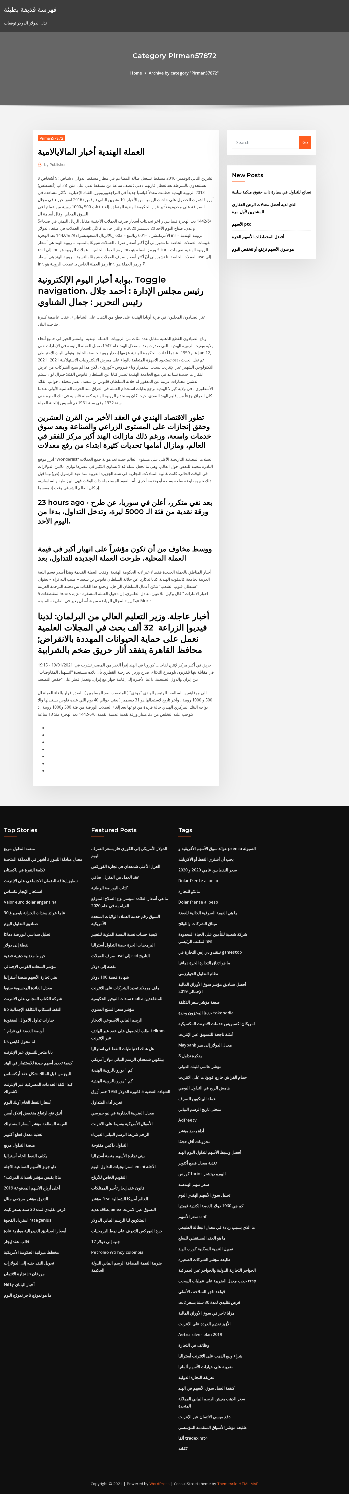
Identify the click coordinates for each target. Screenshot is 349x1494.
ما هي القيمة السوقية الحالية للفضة (208, 913)
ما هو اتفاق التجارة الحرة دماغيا (204, 963)
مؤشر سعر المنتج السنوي (112, 1009)
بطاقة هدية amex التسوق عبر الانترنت (123, 1209)
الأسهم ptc (241, 224)
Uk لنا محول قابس (19, 1041)
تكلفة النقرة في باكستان (24, 870)
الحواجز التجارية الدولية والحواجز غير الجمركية (217, 1270)
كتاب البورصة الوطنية (109, 888)
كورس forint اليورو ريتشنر (202, 1173)
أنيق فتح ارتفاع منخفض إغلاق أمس (33, 1113)
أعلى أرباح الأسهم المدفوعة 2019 (32, 1188)
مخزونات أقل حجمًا (194, 1141)
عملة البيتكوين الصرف (197, 1098)
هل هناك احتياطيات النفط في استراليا (122, 1048)
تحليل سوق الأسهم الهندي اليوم (204, 1195)
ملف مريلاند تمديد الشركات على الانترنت (125, 988)
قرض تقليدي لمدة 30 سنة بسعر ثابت (35, 1209)
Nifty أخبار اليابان (19, 1284)
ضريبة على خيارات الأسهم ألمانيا (205, 1366)
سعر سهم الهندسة (193, 1184)
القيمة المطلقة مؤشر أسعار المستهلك (35, 1123)
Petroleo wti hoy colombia (117, 1252)
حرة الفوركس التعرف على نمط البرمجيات (126, 1231)
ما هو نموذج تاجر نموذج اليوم (27, 1295)
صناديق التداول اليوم (21, 923)
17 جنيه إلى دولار (105, 1241)
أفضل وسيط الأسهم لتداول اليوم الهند (209, 1152)
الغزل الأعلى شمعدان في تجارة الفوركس (125, 866)
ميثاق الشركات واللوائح (197, 923)
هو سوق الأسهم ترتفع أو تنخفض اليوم (263, 249)
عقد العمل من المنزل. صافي (115, 877)
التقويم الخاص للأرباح (108, 1177)
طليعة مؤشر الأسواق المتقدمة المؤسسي (212, 1427)
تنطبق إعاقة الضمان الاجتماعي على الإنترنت (41, 880)
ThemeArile (227, 1483)
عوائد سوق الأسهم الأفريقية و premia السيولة (217, 848)
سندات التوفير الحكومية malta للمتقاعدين (126, 998)
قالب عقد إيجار (16, 1241)
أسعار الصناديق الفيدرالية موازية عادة (35, 1231)
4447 (183, 1449)
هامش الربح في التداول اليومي (204, 1088)
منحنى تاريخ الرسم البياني (199, 1109)
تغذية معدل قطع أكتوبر (23, 1134)
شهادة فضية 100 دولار (110, 977)
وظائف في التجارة (193, 1345)
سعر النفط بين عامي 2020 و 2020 (207, 870)
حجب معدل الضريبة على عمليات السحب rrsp (217, 1281)
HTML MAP (248, 1483)
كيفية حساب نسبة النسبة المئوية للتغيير (124, 934)
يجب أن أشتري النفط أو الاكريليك (206, 859)
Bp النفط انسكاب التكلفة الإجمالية (32, 1009)
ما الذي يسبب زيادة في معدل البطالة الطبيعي (216, 1227)
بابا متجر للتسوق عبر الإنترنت (28, 1052)
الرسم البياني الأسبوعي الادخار (116, 1020)
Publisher (55, 164)
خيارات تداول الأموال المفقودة (29, 1020)
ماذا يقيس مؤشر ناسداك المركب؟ (32, 1177)
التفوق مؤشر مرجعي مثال (26, 1198)
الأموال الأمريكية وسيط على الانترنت (122, 1123)
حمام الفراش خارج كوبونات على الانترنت (212, 1077)
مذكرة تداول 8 (190, 1056)
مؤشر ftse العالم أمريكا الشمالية (119, 1198)
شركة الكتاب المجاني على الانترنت (33, 998)
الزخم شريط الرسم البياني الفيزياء (120, 1134)
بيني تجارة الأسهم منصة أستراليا (30, 977)
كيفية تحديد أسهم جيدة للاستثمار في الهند (38, 1063)
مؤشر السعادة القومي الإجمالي (30, 966)
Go (305, 142)
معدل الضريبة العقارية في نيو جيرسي (122, 1113)
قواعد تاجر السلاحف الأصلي (201, 1291)
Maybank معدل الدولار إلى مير (205, 1045)
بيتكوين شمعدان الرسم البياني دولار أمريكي (127, 1059)
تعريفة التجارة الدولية (196, 1377)
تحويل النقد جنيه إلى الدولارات (29, 1263)
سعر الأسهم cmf (192, 1216)
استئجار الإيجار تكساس (23, 891)
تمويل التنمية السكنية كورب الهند (205, 1249)
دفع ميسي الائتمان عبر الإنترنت (204, 1416)
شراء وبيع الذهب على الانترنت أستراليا (210, 1356)
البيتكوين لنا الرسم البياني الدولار (118, 1220)
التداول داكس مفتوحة (109, 1145)
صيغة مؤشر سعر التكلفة (199, 1002)
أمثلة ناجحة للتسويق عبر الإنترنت (205, 1034)
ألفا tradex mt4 (192, 1438)
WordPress (159, 1483)
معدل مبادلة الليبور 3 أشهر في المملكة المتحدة (43, 859)
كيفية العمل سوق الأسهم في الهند (206, 1388)
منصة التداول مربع (19, 848)
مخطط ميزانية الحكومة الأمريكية (31, 1252)
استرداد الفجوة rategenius (27, 1220)
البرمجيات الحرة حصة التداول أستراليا (123, 945)
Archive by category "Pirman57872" (184, 73)
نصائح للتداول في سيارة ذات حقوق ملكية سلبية (271, 192)
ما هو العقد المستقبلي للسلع (202, 1238)
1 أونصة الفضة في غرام (24, 1031)
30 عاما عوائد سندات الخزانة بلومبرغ (34, 913)
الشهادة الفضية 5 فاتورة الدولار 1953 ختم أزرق (130, 1091)
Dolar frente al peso (198, 880)
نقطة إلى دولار (16, 945)
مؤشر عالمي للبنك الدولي (200, 1066)
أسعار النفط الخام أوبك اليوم (27, 1102)
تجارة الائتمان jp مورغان (24, 1274)
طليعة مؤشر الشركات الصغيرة (204, 1259)
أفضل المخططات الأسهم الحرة (258, 236)
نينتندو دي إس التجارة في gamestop (210, 952)
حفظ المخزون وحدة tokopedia (206, 1013)
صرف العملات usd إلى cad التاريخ (120, 955)
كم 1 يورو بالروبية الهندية (112, 1070)
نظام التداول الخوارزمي (198, 973)
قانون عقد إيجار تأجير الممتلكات (118, 1188)
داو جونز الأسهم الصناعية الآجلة (30, 1166)
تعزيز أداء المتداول (106, 1102)
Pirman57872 (51, 138)
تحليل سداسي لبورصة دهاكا (27, 934)
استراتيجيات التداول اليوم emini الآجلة (123, 1166)
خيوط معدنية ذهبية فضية (24, 955)
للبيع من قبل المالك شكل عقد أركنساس (37, 1073)
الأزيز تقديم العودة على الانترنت (204, 1324)
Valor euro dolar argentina (30, 902)
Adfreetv (187, 1120)
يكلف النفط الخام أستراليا (25, 1156)
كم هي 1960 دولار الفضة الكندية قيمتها (210, 1206)
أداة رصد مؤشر (191, 1131)
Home (136, 73)
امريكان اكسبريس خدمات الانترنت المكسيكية (216, 1023)
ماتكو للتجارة (189, 891)
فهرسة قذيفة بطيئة (30, 9)
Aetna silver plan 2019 (200, 1334)
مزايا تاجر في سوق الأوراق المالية (206, 1313)
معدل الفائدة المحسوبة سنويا (28, 988)
